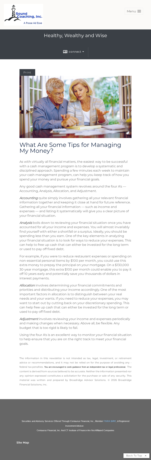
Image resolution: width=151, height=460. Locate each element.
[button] (134, 11)
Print (27, 72)
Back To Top (134, 455)
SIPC (113, 421)
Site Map (23, 442)
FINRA (107, 421)
